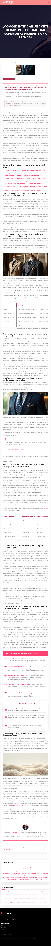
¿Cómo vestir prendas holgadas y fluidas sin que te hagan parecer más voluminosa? (25, 902)
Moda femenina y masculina (9, 62)
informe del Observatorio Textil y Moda (12, 289)
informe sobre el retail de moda (19, 805)
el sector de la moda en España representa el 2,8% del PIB (33, 795)
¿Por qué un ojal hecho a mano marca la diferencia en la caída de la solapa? (25, 170)
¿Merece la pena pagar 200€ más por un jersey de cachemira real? (23, 190)
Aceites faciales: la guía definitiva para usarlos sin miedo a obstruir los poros (25, 871)
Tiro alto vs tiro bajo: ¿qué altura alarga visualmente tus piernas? (22, 175)
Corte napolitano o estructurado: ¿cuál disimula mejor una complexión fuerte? (26, 173)
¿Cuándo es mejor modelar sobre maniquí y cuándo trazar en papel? (23, 183)
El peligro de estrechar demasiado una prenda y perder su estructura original (25, 178)
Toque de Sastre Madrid (17, 449)
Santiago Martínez (15, 832)
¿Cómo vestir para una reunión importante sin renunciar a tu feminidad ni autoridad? (37, 847)
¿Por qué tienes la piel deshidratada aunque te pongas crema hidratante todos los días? (25, 877)
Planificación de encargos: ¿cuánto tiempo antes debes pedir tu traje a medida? (26, 181)
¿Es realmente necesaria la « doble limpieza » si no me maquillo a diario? (25, 879)
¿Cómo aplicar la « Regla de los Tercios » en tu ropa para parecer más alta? (25, 892)
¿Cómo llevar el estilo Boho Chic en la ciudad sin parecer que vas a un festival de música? (14, 847)
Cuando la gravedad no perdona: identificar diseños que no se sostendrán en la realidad (26, 187)
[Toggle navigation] (48, 2)
